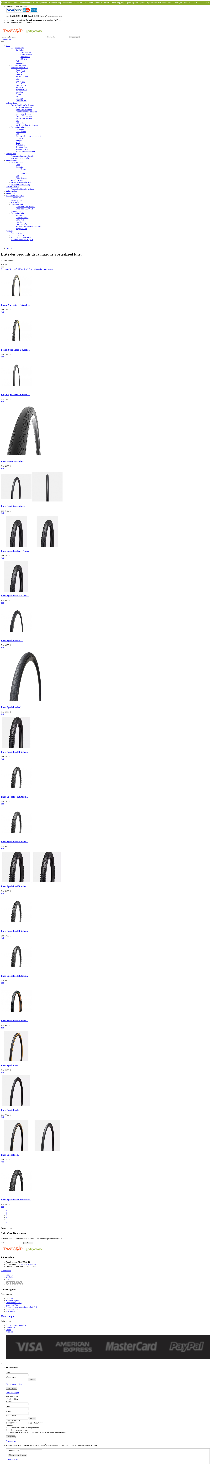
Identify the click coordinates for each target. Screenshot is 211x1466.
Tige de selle (20, 81)
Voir (2, 312)
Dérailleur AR (21, 101)
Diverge (24, 169)
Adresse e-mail (13, 1450)
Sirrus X (24, 173)
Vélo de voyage (17, 180)
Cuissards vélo (16, 200)
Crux (22, 171)
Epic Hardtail (26, 52)
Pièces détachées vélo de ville (22, 156)
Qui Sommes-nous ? (13, 1303)
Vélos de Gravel (17, 162)
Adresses (9, 1332)
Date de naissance (13, 1420)
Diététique (20, 129)
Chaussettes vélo (22, 218)
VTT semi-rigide (17, 48)
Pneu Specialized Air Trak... (15, 551)
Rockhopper (25, 57)
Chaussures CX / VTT (24, 209)
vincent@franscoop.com (26, 1264)
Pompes (19, 140)
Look (18, 165)
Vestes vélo (15, 202)
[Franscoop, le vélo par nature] (23, 34)
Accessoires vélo (17, 213)
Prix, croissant (34, 269)
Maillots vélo (16, 198)
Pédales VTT (21, 87)
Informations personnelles (16, 1325)
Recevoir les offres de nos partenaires (25, 1428)
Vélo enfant (10, 193)
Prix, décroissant (46, 269)
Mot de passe (11, 1377)
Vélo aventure (11, 160)
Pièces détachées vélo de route (22, 105)
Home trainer (21, 132)
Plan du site (10, 1311)
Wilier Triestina (21, 178)
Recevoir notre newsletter (36, 1431)
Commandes (11, 1327)
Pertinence (5, 269)
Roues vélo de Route (24, 107)
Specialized (20, 50)
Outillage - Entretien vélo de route (29, 136)
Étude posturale (12, 1309)
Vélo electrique (12, 191)
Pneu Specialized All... (12, 640)
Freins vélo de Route (24, 110)
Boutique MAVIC (18, 235)
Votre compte (7, 1316)
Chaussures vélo (17, 204)
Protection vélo (21, 224)
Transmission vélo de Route (26, 112)
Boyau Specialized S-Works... (15, 305)
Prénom (9, 1401)
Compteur (19, 92)
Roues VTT (20, 70)
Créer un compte (12, 1393)
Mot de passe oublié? (14, 1384)
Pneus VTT (20, 72)
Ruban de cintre (22, 147)
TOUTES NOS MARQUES (22, 240)
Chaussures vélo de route (25, 207)
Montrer (32, 1379)
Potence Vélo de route (24, 116)
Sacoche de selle (22, 149)
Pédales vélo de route (24, 118)
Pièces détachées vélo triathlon (22, 189)
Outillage (19, 99)
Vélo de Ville (11, 154)
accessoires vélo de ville (20, 158)
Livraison (9, 1298)
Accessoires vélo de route (20, 127)
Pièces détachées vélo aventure (22, 182)
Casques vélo (16, 211)
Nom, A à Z (14, 269)
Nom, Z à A (24, 269)
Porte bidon (20, 145)
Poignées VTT (21, 90)
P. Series (24, 59)
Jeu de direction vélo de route (27, 125)
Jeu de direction (22, 76)
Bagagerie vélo (21, 229)
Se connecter (11, 1388)
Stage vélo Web (12, 1305)
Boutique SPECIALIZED (21, 237)
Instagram (9, 1279)
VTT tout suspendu (18, 65)
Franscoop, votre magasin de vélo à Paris (21, 1307)
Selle (17, 79)
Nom (8, 1406)
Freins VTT (20, 74)
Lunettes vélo (21, 222)
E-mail (8, 1372)
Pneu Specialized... (10, 1065)
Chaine (18, 94)
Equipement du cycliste (15, 196)
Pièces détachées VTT (19, 68)
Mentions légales (12, 1300)
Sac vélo (19, 215)
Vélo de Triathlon (12, 187)
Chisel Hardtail (26, 54)
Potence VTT (21, 85)
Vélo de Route (11, 103)
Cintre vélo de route (23, 114)
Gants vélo (20, 220)
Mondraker (20, 63)
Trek (17, 61)
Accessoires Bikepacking (20, 184)
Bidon (18, 143)
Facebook (9, 1275)
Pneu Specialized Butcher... (14, 752)
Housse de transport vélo (25, 151)
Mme (16, 1399)
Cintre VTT (20, 83)
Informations (6, 1271)
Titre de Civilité (12, 1397)
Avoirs (8, 1330)
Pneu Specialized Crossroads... (16, 1199)
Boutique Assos (17, 233)
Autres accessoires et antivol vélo (28, 226)
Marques (9, 231)
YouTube (9, 1277)
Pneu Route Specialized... (13, 461)
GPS (17, 96)
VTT (8, 46)
